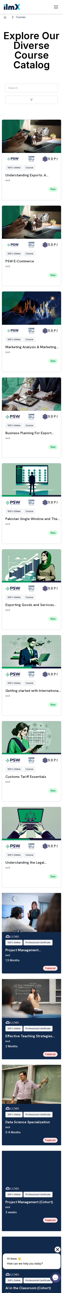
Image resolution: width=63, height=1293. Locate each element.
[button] (31, 100)
